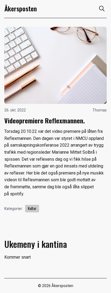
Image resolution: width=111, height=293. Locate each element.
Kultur (32, 208)
